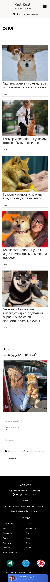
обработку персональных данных (32, 451)
